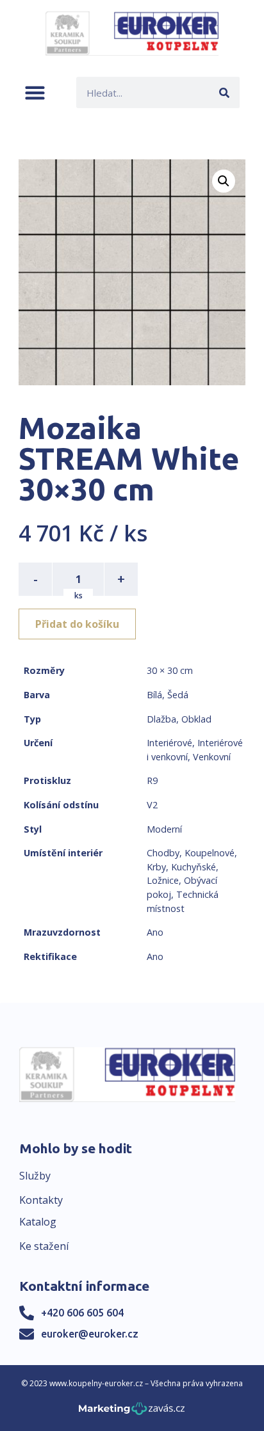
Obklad (196, 719)
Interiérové (169, 743)
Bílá (154, 695)
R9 (152, 780)
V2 (152, 805)
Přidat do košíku (77, 624)
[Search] (224, 92)
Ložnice (163, 880)
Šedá (177, 695)
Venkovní (212, 757)
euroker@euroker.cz (89, 1333)
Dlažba (161, 719)
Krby (156, 867)
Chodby (163, 853)
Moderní (164, 829)
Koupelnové (210, 853)
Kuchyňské (193, 867)
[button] (34, 92)
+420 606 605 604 (82, 1312)
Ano (155, 932)
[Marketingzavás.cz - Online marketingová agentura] (132, 1412)
